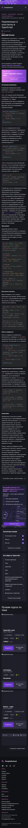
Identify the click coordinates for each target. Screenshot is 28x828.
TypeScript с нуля (10, 213)
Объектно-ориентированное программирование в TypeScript (13, 579)
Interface (7, 589)
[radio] (14, 735)
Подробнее (8, 648)
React (6, 573)
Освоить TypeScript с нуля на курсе (11, 65)
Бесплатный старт (19, 648)
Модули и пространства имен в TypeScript (13, 585)
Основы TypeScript (10, 560)
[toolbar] (14, 735)
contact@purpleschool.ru (8, 819)
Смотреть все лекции (14, 548)
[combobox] (7, 735)
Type (6, 570)
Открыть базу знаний (14, 598)
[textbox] (14, 740)
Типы (6, 563)
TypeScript (8, 566)
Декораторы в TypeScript (12, 593)
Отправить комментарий (17, 748)
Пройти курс (14, 79)
